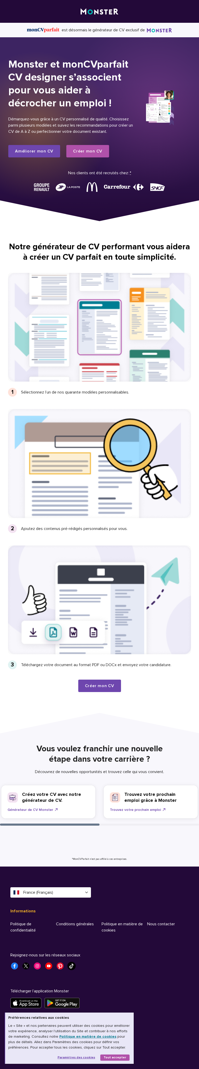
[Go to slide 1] (50, 825)
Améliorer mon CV (34, 151)
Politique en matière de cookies (87, 1036)
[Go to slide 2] (149, 825)
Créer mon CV (87, 151)
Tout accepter (115, 1057)
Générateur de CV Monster (30, 810)
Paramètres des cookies (76, 1057)
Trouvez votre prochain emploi (135, 810)
